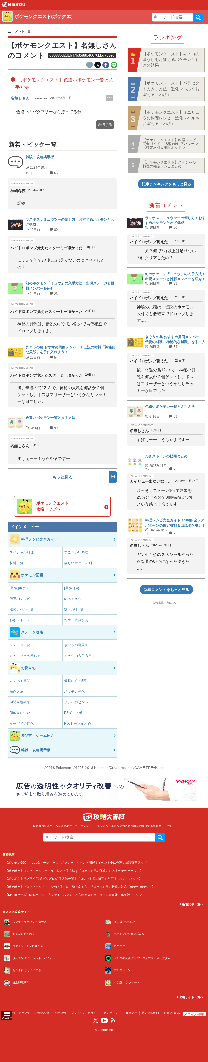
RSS (113, 1020)
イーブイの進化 (22, 723)
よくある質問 (20, 681)
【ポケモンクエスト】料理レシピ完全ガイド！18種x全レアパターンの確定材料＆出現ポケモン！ (170, 144)
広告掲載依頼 (150, 1012)
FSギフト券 (73, 713)
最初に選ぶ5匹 (75, 681)
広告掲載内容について (166, 602)
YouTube (104, 1020)
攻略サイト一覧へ (190, 997)
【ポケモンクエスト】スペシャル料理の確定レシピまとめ (169, 164)
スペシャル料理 (22, 552)
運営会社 (131, 1012)
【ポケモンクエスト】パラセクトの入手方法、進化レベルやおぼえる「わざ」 (171, 89)
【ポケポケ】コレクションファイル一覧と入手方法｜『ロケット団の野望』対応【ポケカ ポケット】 (74, 870)
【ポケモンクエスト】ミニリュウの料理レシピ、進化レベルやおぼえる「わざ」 (171, 118)
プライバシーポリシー (85, 1012)
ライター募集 (196, 1014)
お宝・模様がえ (76, 620)
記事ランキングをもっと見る (166, 184)
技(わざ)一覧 (74, 609)
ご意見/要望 (42, 1012)
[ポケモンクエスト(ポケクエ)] (14, 6)
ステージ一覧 (20, 645)
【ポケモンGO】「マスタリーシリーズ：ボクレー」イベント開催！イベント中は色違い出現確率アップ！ (77, 862)
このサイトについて (17, 1012)
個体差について (22, 713)
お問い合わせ (172, 1012)
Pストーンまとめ (77, 723)
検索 (198, 17)
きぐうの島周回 (76, 645)
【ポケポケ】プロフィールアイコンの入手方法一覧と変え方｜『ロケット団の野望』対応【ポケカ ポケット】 (80, 886)
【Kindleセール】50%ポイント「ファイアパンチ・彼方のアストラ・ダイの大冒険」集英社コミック (73, 894)
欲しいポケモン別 (78, 563)
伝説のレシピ (20, 599)
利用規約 (60, 1012)
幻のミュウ (73, 599)
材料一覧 (17, 563)
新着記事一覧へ (192, 904)
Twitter (95, 1020)
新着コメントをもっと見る (166, 589)
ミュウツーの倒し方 (25, 656)
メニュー (7, 1017)
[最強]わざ (72, 588)
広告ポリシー (112, 1012)
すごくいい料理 (76, 552)
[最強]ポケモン (21, 588)
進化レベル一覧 (22, 609)
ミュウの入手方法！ (79, 656)
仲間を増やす (20, 702)
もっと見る (62, 477)
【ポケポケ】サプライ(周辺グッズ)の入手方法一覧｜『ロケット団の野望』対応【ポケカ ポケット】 (73, 878)
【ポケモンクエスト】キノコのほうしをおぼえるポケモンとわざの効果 (171, 59)
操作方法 (17, 691)
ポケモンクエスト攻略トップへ (52, 506)
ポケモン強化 (74, 691)
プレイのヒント (76, 702)
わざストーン (20, 620)
